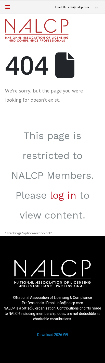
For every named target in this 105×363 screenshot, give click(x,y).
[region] (52, 300)
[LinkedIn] (96, 7)
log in (63, 195)
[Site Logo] (37, 30)
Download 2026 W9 (52, 335)
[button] (9, 7)
